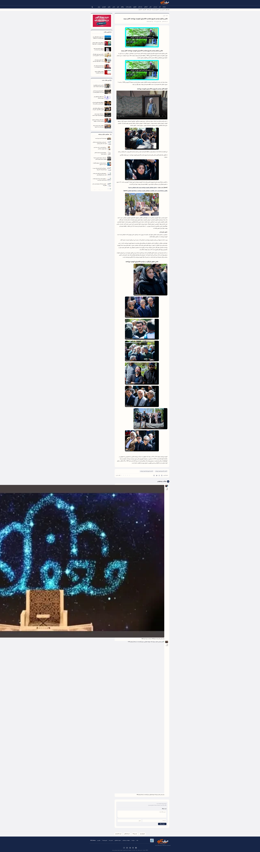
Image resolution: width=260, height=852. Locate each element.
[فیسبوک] (124, 848)
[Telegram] (157, 475)
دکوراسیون (104, 7)
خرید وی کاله (135, 833)
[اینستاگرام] (127, 848)
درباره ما (133, 840)
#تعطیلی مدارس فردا (155, 9)
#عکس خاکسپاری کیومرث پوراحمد (161, 471)
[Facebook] (159, 475)
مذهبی (114, 7)
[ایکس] (133, 848)
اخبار (160, 7)
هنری (118, 7)
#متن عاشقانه (149, 9)
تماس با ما (111, 840)
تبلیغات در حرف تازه (126, 840)
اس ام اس (155, 7)
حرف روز (98, 840)
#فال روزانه (144, 9)
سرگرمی (109, 7)
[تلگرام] (130, 848)
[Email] (154, 475)
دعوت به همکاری (118, 840)
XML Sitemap (92, 840)
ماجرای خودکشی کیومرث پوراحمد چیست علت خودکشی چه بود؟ (142, 187)
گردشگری (145, 7)
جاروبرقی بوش (142, 833)
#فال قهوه (140, 9)
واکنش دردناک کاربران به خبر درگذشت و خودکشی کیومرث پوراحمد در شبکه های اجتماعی (147, 191)
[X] (162, 475)
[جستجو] (92, 6)
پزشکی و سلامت (128, 7)
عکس (150, 7)
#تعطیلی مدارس (162, 9)
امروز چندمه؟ (104, 840)
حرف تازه (164, 7)
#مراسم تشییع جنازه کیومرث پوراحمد (146, 471)
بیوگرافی (122, 7)
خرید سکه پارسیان (118, 833)
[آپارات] (136, 848)
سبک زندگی (140, 7)
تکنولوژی (134, 7)
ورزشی (99, 7)
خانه (167, 15)
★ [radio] (121, 475)
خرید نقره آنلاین (127, 833)
